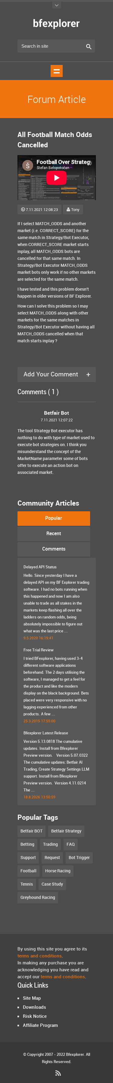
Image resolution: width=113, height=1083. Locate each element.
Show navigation (57, 71)
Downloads (34, 1007)
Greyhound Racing (37, 897)
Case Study (52, 884)
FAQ (71, 844)
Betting (27, 844)
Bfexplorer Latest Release (46, 733)
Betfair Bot (56, 413)
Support (28, 857)
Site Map (32, 998)
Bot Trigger (79, 857)
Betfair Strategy (66, 831)
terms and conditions (39, 956)
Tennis (26, 884)
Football (28, 871)
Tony (75, 210)
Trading (50, 844)
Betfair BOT (31, 831)
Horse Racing (58, 871)
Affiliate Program (40, 1025)
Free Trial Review (39, 650)
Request (52, 857)
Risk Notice (35, 1016)
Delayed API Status (40, 567)
